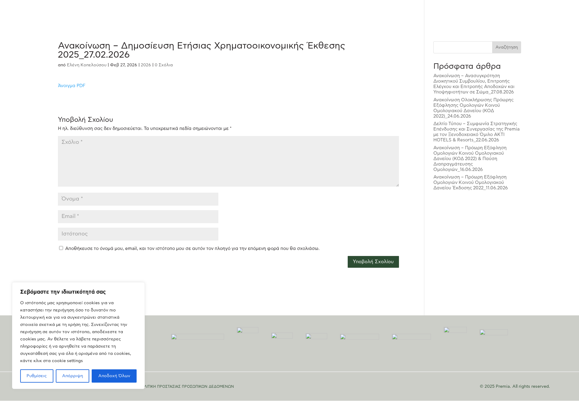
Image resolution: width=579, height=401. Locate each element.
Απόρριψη (72, 376)
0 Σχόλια (164, 65)
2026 (146, 65)
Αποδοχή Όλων (114, 376)
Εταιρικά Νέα (486, 12)
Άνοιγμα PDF (71, 86)
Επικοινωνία (519, 12)
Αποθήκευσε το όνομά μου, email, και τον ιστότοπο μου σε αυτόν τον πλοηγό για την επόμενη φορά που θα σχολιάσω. (192, 248)
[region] (78, 335)
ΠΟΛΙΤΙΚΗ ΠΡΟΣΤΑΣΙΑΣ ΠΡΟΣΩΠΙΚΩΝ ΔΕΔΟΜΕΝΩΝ (186, 386)
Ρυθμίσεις (37, 376)
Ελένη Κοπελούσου (86, 65)
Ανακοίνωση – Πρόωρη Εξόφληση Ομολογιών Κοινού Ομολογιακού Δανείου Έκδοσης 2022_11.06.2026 (470, 182)
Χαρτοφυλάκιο (407, 12)
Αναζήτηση (506, 47)
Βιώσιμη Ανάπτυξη (447, 12)
